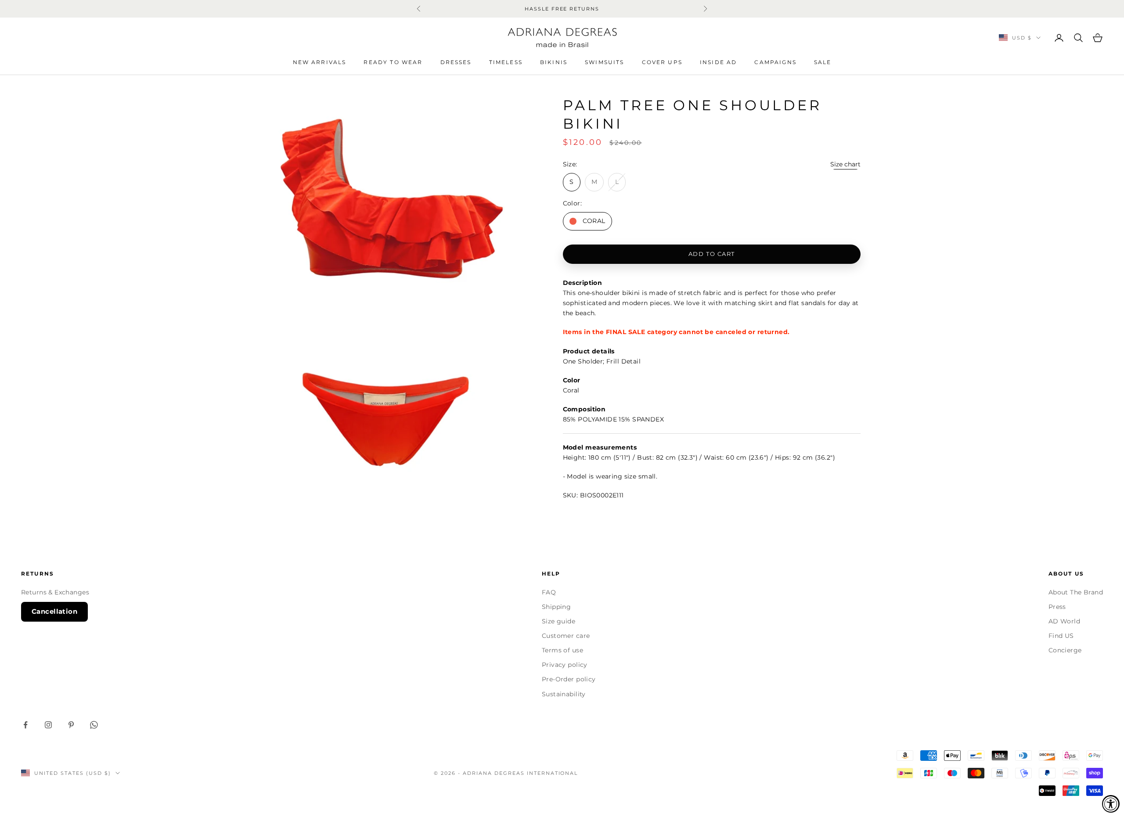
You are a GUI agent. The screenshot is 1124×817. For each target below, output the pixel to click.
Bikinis (553, 62)
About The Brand (1075, 592)
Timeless (505, 62)
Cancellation (54, 611)
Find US (1061, 636)
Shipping (556, 607)
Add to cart (711, 253)
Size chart (845, 164)
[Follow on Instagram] (48, 724)
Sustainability (564, 694)
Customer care (566, 636)
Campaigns (775, 62)
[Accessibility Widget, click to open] (1111, 804)
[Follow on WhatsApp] (94, 724)
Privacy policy (564, 665)
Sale (823, 62)
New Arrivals (319, 62)
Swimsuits (604, 62)
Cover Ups (662, 62)
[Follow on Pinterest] (71, 724)
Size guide (558, 621)
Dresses (456, 62)
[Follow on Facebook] (25, 724)
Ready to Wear (393, 62)
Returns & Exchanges (55, 592)
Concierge (1065, 650)
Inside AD (718, 62)
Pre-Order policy (569, 679)
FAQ (549, 592)
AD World (1064, 621)
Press (1057, 607)
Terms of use (562, 650)
